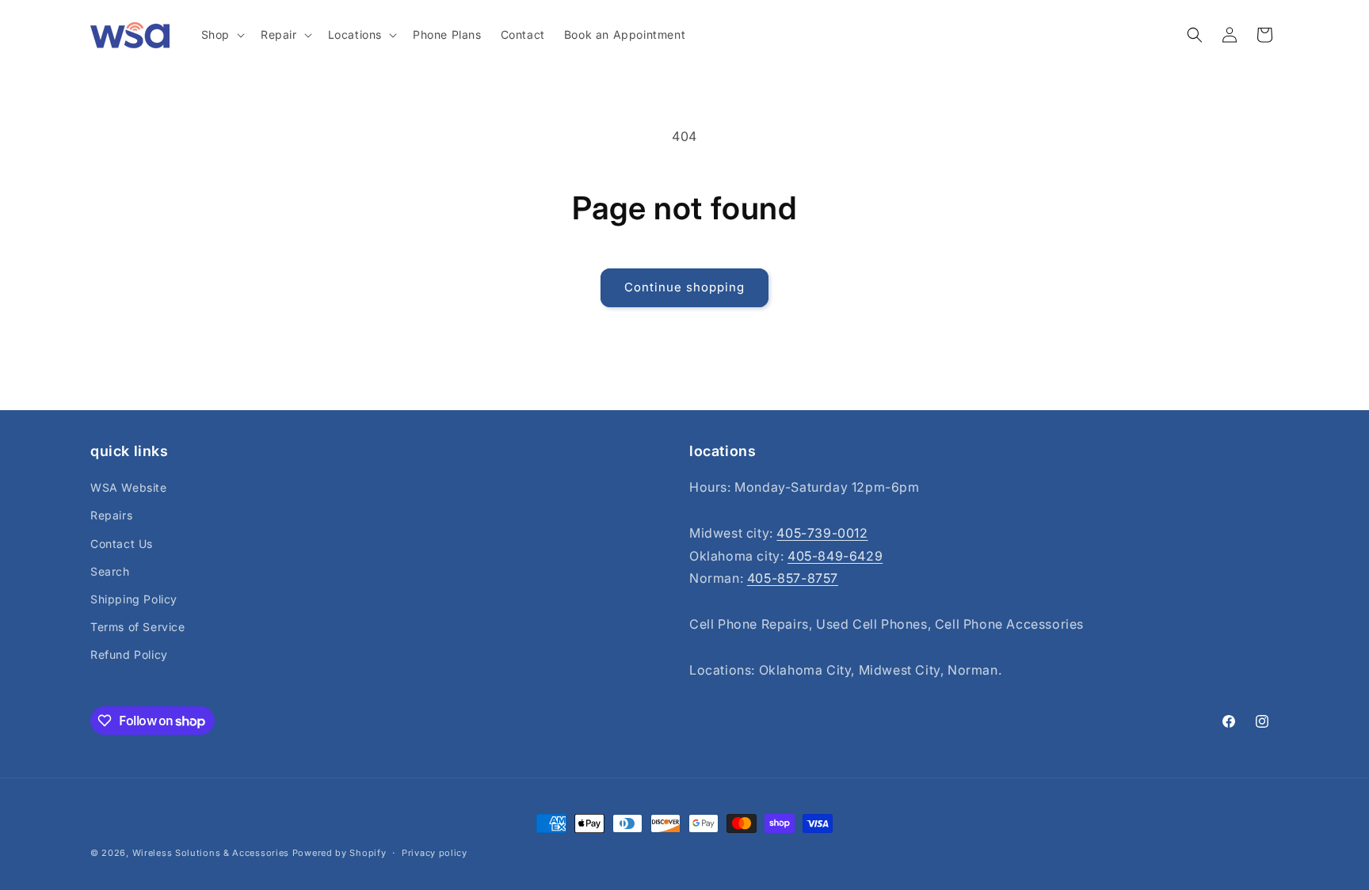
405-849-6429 (835, 556)
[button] (221, 34)
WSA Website (128, 487)
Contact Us (121, 543)
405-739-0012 (822, 533)
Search (110, 571)
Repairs (111, 515)
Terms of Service (137, 626)
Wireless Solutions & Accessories (210, 852)
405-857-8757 (792, 578)
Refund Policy (129, 654)
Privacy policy (434, 852)
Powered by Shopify (339, 852)
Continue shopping (684, 287)
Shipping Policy (133, 599)
